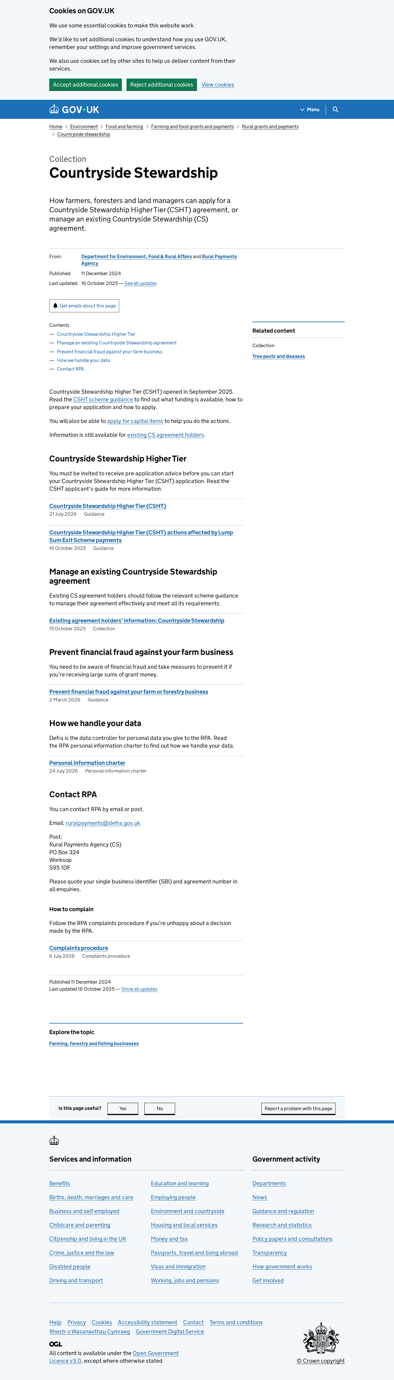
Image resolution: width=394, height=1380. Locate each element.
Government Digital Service (170, 1331)
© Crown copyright (321, 1360)
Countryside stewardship (83, 134)
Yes (128, 1108)
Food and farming (124, 126)
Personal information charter (87, 762)
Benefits (59, 1183)
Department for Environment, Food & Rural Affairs (136, 256)
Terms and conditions (236, 1322)
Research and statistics (282, 1224)
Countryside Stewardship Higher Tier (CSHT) (107, 505)
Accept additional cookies (85, 84)
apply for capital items (135, 420)
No (166, 1108)
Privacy (76, 1322)
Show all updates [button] (139, 989)
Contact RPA (70, 369)
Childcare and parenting (79, 1224)
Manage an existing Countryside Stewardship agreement (117, 343)
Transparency (269, 1252)
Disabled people (69, 1266)
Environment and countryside (187, 1211)
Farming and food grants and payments (192, 126)
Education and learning (180, 1183)
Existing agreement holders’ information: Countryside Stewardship (136, 620)
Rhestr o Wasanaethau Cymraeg (89, 1331)
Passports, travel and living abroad (194, 1252)
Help (55, 1322)
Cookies (102, 1322)
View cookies (218, 84)
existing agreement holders (165, 434)
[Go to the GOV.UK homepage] (74, 109)
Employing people (173, 1197)
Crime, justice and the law (81, 1252)
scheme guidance (103, 399)
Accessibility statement (147, 1322)
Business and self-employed (84, 1211)
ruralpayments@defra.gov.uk (103, 822)
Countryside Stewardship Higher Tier (96, 334)
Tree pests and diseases (278, 356)
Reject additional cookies (161, 84)
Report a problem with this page (298, 1108)
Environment (84, 126)
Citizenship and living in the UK (87, 1238)
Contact (193, 1322)
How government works (282, 1266)
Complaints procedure (78, 948)
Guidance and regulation (283, 1211)
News (259, 1197)
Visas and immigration (178, 1266)
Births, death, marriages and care (91, 1197)
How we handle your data (83, 360)
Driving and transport (76, 1280)
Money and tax (169, 1238)
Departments (269, 1183)
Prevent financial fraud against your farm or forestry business (128, 691)
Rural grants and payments (270, 126)
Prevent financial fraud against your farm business (109, 352)
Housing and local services (184, 1224)
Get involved (268, 1280)
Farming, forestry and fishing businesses (94, 1043)
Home (55, 126)
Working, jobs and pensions (185, 1280)
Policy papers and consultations (292, 1238)
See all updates (141, 283)
